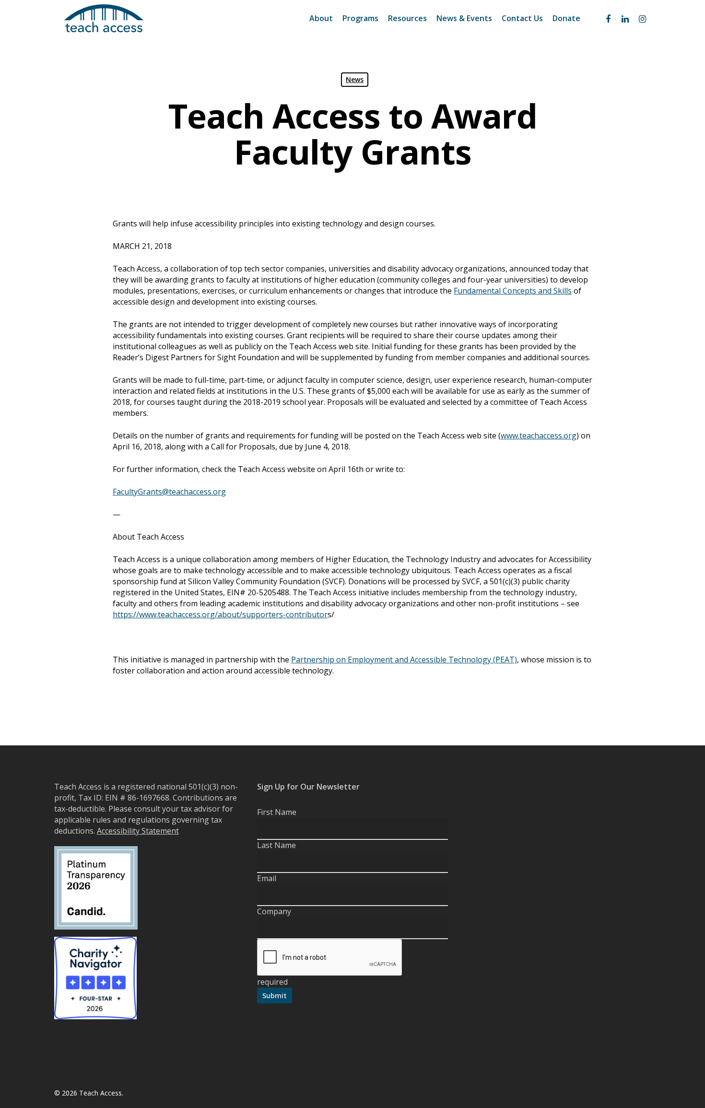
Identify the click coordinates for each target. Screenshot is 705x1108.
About (321, 18)
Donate (566, 18)
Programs (360, 18)
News (355, 79)
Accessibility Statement (138, 830)
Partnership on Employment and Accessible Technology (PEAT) (404, 659)
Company (274, 911)
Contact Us (522, 18)
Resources (407, 18)
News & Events (464, 18)
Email (266, 878)
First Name (276, 812)
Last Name (276, 845)
